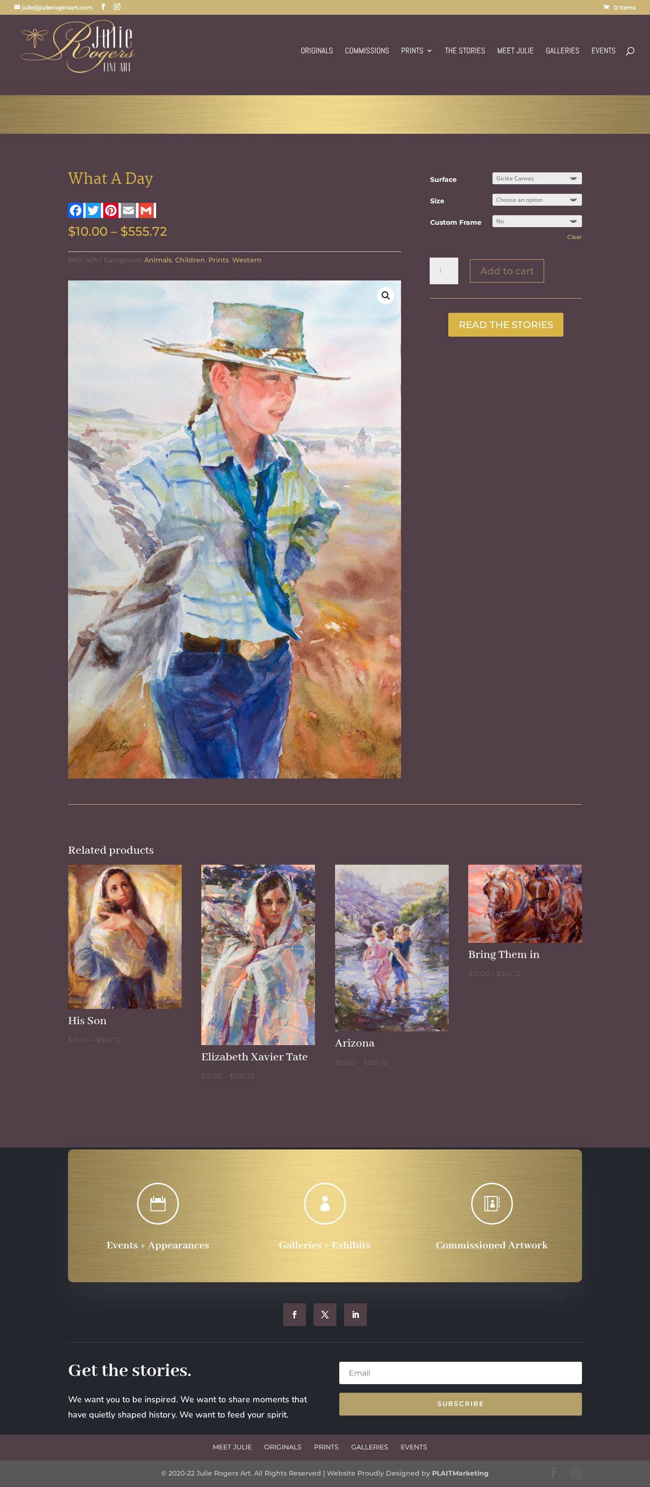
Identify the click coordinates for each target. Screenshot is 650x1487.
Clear (574, 237)
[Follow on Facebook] (294, 1314)
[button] (385, 295)
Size (437, 201)
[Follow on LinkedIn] (355, 1314)
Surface (443, 179)
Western (247, 260)
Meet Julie (515, 51)
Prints (412, 51)
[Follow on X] (325, 1314)
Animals (158, 260)
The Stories (465, 51)
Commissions (367, 51)
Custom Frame (456, 222)
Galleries (563, 51)
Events (603, 51)
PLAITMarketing (460, 1473)
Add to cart (507, 271)
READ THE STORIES (506, 324)
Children (190, 260)
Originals (317, 51)
